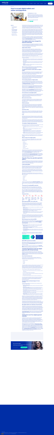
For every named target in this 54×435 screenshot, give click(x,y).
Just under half (30, 227)
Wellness (41, 418)
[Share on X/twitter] (31, 21)
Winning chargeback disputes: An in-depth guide (26, 367)
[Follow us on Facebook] (4, 419)
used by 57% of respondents (36, 181)
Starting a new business (25, 410)
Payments (31, 3)
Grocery (41, 410)
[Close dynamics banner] (52, 0)
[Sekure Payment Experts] (5, 3)
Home (11, 6)
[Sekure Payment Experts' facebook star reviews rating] (11, 427)
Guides (34, 392)
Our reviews (16, 410)
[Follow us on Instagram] (7, 419)
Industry (38, 3)
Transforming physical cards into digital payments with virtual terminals (15, 32)
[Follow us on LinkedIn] (5, 419)
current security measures (32, 243)
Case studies (34, 398)
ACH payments (24, 419)
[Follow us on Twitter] (2, 419)
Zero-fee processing (17, 416)
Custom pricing (16, 415)
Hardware (42, 411)
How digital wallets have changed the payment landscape (14, 27)
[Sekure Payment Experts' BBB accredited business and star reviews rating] (17, 427)
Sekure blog (33, 411)
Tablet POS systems (25, 416)
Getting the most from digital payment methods (14, 34)
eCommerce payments (38, 221)
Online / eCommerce (43, 414)
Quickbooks (33, 419)
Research (34, 395)
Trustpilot (3, 428)
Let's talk (16, 412)
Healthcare (42, 412)
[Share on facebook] (30, 21)
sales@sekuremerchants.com (5, 413)
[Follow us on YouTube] (9, 419)
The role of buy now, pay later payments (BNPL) (14, 30)
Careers (51, 1)
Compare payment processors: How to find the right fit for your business (37, 368)
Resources (41, 3)
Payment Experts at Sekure (38, 324)
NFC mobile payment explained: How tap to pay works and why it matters (15, 368)
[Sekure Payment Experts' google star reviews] (7, 427)
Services (35, 3)
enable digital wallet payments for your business (30, 328)
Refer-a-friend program (34, 410)
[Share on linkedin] (32, 21)
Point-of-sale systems (25, 415)
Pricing (28, 3)
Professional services (43, 415)
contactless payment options (26, 83)
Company (45, 3)
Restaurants (42, 416)
